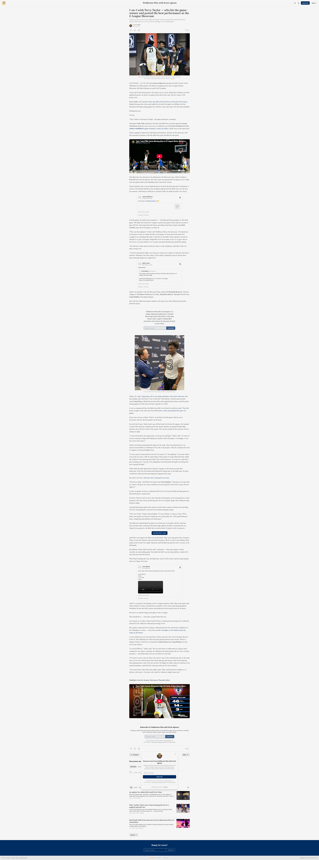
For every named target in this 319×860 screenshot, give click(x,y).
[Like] (131, 30)
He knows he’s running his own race (156, 478)
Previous (135, 755)
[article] (159, 796)
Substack (302, 858)
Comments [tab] (133, 766)
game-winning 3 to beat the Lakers (156, 128)
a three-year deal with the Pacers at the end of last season (167, 102)
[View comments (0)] (135, 30)
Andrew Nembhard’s (136, 128)
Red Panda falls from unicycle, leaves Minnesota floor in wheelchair (151, 821)
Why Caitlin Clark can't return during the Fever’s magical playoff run (149, 806)
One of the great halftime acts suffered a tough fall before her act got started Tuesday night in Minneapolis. (151, 825)
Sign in (314, 3)
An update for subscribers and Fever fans (145, 792)
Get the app (166, 858)
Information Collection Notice (159, 782)
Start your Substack (156, 858)
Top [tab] (131, 787)
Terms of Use (167, 780)
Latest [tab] (135, 787)
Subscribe (305, 3)
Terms (17, 858)
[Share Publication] (298, 3)
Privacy (13, 858)
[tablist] (136, 766)
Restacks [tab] (140, 766)
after (187, 126)
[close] (175, 754)
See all (133, 835)
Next (184, 755)
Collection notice (23, 858)
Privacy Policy (172, 782)
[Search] (295, 3)
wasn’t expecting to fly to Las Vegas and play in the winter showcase (160, 396)
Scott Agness (136, 24)
